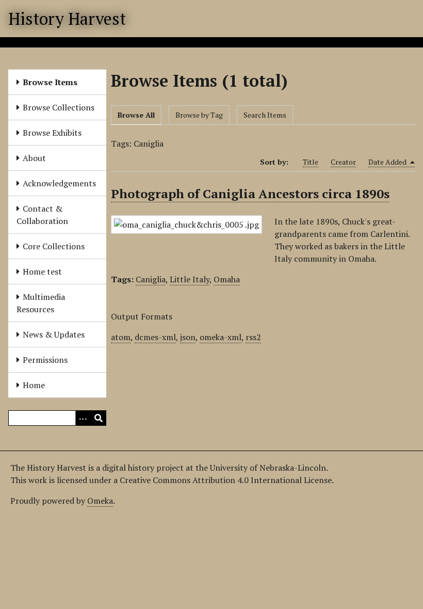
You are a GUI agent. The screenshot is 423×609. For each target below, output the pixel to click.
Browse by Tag (199, 115)
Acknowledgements (59, 183)
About (34, 158)
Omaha (227, 279)
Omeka (100, 500)
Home (34, 385)
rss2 (253, 337)
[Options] (83, 418)
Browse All (136, 115)
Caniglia (151, 279)
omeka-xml (220, 337)
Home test (42, 271)
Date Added (388, 162)
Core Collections (54, 246)
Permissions (45, 359)
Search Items (264, 115)
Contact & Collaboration (42, 215)
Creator (343, 162)
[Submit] (98, 418)
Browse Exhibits (52, 132)
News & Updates (54, 334)
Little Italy (189, 279)
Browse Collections (58, 107)
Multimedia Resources (41, 303)
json (188, 337)
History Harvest (67, 18)
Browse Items (50, 82)
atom (121, 337)
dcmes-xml (155, 337)
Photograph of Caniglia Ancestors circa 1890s (250, 193)
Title (310, 162)
